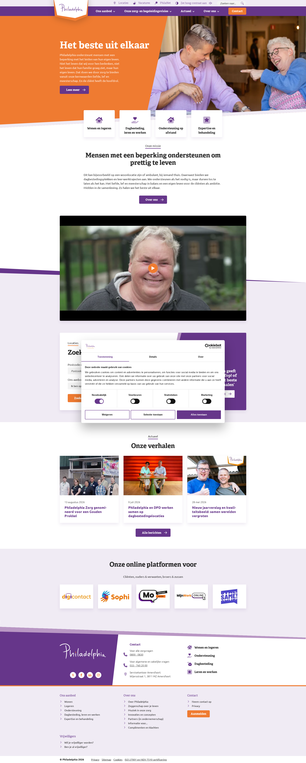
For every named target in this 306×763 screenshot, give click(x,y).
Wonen (68, 701)
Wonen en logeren (99, 128)
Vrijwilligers (68, 736)
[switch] (135, 401)
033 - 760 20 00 (138, 665)
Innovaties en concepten (142, 714)
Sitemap (106, 759)
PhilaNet (165, 3)
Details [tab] (153, 356)
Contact (237, 11)
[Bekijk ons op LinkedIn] (90, 675)
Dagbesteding (203, 664)
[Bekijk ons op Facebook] (81, 675)
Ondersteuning (204, 655)
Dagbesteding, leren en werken (135, 130)
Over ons (210, 11)
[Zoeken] (242, 3)
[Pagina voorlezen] (210, 3)
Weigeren (107, 414)
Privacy (196, 705)
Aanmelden (198, 714)
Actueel (186, 11)
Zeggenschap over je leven (143, 705)
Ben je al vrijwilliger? (75, 746)
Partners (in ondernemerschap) (145, 718)
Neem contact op (201, 701)
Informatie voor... (138, 723)
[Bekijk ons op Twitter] (73, 675)
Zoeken (79, 398)
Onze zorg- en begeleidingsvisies (146, 11)
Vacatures (144, 3)
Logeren (69, 705)
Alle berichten (151, 533)
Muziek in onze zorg (139, 710)
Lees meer (73, 90)
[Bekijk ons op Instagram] (98, 675)
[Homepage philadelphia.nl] (89, 651)
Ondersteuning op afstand (171, 130)
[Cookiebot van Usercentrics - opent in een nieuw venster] (207, 346)
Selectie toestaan (153, 414)
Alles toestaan (199, 414)
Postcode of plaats (80, 364)
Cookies (117, 759)
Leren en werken (205, 672)
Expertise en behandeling (206, 130)
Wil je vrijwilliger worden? (78, 742)
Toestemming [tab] (105, 356)
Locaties (123, 3)
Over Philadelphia (138, 701)
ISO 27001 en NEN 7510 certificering (146, 759)
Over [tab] (201, 356)
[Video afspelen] (153, 268)
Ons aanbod (104, 11)
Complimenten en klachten (143, 727)
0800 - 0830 (136, 654)
